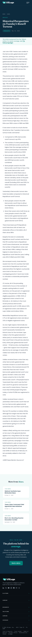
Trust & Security (7, 631)
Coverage (5, 620)
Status (4, 634)
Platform (5, 593)
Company (5, 600)
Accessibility (23, 632)
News (4, 14)
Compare (5, 615)
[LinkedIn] (3, 588)
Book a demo (16, 563)
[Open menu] (28, 3)
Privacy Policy (13, 632)
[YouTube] (8, 588)
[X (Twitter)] (6, 588)
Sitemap (10, 634)
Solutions (6, 611)
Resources (6, 607)
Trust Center (18, 631)
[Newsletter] (16, 588)
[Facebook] (14, 588)
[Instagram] (11, 588)
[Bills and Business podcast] (19, 588)
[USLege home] (8, 2)
